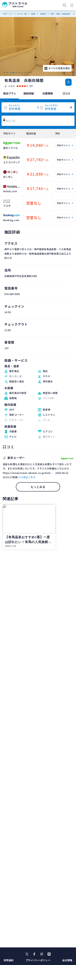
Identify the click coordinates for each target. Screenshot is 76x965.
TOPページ (7, 14)
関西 (33, 14)
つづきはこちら (26, 477)
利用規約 (9, 960)
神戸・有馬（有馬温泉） (61, 14)
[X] (27, 954)
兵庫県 (43, 14)
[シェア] (68, 82)
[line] (49, 954)
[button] (4, 72)
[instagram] (42, 954)
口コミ (66, 93)
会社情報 (67, 960)
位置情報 (47, 93)
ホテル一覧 (22, 14)
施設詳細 (28, 93)
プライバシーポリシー (38, 960)
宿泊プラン (9, 93)
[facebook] (34, 954)
